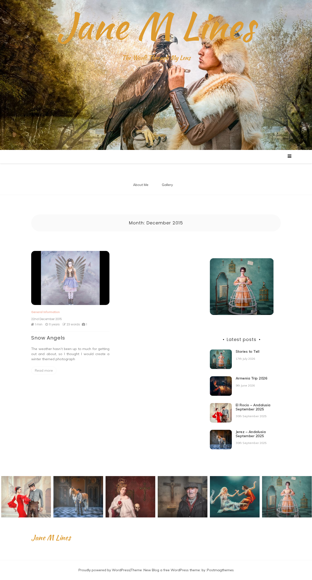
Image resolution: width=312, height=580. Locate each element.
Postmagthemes (220, 570)
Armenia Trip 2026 (251, 378)
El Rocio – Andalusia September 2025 (253, 407)
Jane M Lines (156, 25)
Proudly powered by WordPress (104, 570)
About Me (140, 185)
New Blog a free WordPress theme (172, 570)
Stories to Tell (248, 351)
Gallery (167, 185)
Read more (44, 370)
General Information (45, 312)
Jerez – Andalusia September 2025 (251, 434)
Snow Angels (48, 337)
